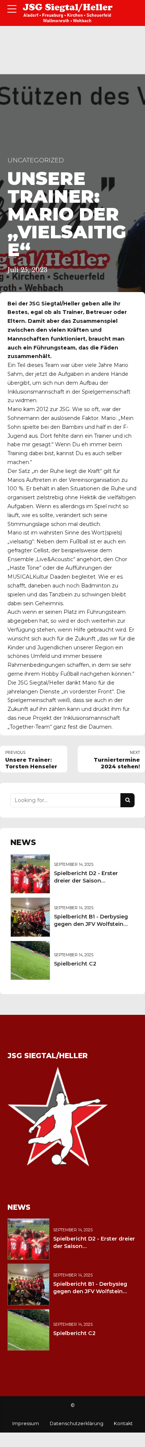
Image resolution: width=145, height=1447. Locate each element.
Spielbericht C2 (75, 963)
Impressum (25, 1423)
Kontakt (123, 1423)
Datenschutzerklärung (76, 1423)
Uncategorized (35, 160)
